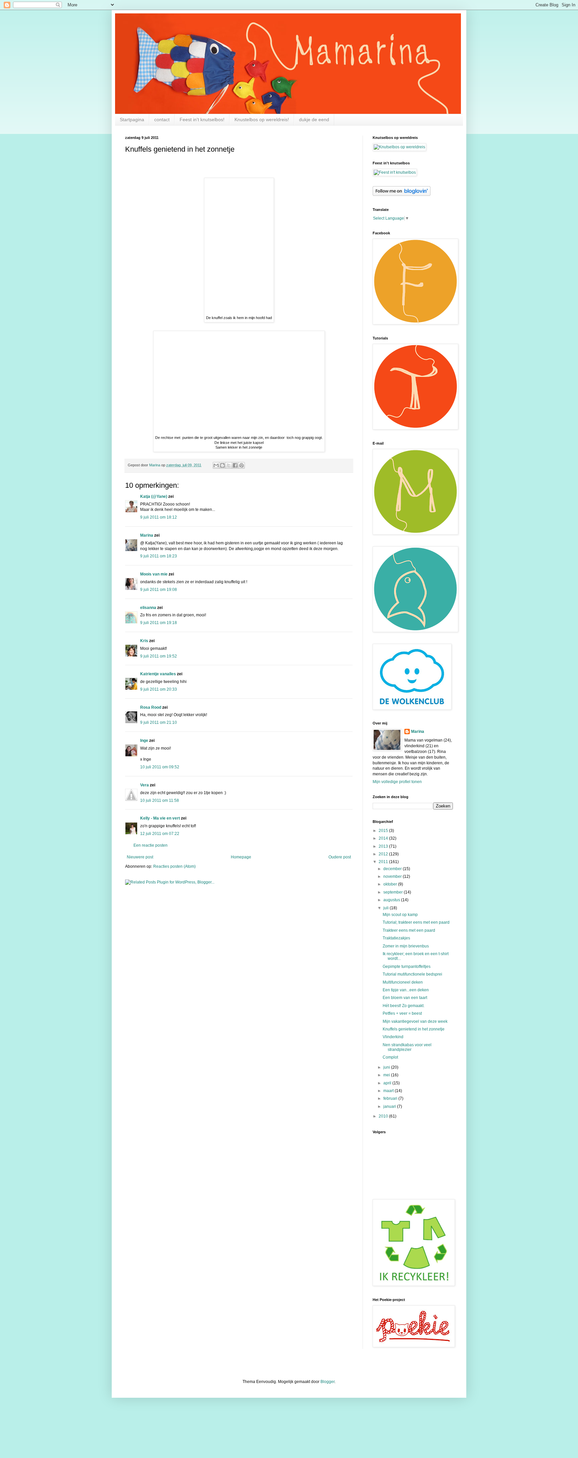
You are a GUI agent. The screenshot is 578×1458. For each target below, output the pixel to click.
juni (387, 1067)
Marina (146, 535)
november (393, 876)
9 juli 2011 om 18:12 (158, 517)
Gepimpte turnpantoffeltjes (406, 966)
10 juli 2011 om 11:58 (159, 800)
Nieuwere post (140, 857)
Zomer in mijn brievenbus (406, 946)
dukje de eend (314, 119)
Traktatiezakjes (396, 938)
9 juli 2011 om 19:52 (158, 656)
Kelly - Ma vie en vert (160, 818)
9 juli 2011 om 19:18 (158, 622)
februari (390, 1098)
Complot (390, 1057)
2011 (384, 861)
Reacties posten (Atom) (174, 866)
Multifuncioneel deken (403, 982)
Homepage (241, 857)
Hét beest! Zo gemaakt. (403, 1005)
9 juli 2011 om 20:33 (158, 689)
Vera (144, 785)
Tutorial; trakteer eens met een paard (416, 922)
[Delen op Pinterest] (241, 465)
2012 (384, 854)
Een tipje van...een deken (406, 990)
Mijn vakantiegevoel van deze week (415, 1021)
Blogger (327, 1381)
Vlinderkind (393, 1036)
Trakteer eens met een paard (409, 930)
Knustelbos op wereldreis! (261, 119)
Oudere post (339, 857)
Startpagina (132, 119)
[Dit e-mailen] (216, 465)
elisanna (148, 607)
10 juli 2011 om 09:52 (159, 767)
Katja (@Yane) (153, 496)
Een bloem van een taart (405, 997)
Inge (144, 740)
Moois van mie (154, 574)
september (393, 892)
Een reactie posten (150, 845)
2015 (384, 830)
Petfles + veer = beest (402, 1013)
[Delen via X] (228, 465)
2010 (384, 1116)
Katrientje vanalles (158, 674)
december (393, 868)
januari (390, 1106)
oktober (390, 884)
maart (389, 1090)
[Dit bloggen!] (222, 465)
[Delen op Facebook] (235, 465)
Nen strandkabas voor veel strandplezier (407, 1047)
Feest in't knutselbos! (202, 119)
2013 (384, 846)
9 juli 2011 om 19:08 (158, 589)
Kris (144, 640)
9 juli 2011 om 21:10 (158, 722)
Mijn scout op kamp (400, 914)
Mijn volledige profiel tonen (397, 781)
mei (387, 1075)
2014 (384, 838)
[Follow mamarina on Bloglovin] (401, 194)
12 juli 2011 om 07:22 (159, 833)
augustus (392, 900)
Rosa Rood (150, 707)
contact (162, 119)
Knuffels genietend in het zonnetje (414, 1029)
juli (386, 908)
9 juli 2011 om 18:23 (158, 556)
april (387, 1083)
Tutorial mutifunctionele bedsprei (412, 974)
